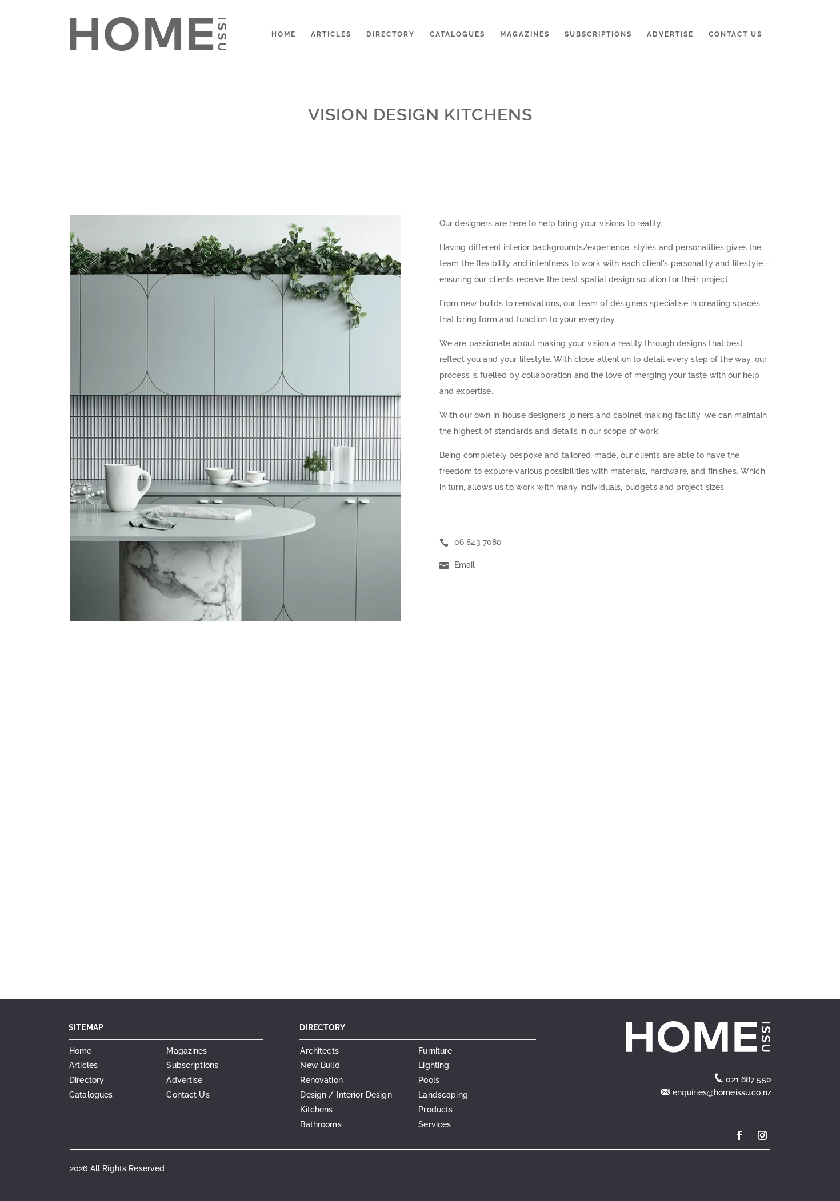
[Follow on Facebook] (739, 1135)
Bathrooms (320, 1124)
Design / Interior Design (345, 1094)
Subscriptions (598, 34)
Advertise (670, 34)
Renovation (321, 1079)
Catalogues (457, 34)
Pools (428, 1079)
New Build (319, 1065)
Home (283, 34)
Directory (390, 34)
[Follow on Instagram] (762, 1135)
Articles (331, 34)
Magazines (525, 34)
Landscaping (443, 1094)
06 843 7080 (478, 542)
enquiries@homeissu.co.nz (720, 1092)
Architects (319, 1050)
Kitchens (316, 1109)
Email (464, 564)
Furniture (435, 1050)
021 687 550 (748, 1079)
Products (435, 1109)
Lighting (433, 1065)
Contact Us (735, 34)
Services (434, 1124)
